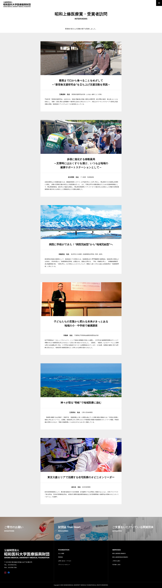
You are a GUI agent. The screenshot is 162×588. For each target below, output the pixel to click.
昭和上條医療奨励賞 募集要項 (120, 557)
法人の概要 (61, 553)
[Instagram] (5, 572)
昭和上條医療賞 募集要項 (119, 553)
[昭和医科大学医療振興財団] (17, 4)
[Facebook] (9, 572)
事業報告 (60, 557)
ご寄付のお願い (116, 561)
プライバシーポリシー (64, 564)
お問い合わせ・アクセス (64, 561)
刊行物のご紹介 (116, 564)
